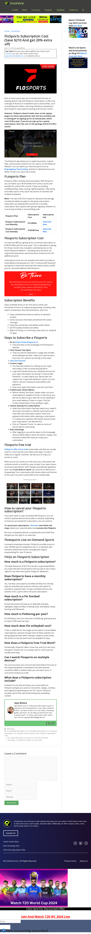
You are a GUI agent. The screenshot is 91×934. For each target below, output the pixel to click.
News (24, 10)
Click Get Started (17, 360)
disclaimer (9, 54)
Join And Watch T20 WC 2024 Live (45, 916)
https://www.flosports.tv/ (26, 342)
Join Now (77, 25)
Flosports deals (22, 733)
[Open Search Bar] (83, 10)
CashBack (60, 10)
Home (6, 31)
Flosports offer (34, 733)
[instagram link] (75, 843)
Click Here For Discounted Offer (45, 909)
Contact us (73, 10)
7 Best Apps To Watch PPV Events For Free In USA (24, 740)
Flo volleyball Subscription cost (17, 731)
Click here (34, 525)
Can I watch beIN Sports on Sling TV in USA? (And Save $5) (27, 738)
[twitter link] (80, 843)
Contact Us (10, 833)
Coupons (48, 10)
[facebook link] (86, 843)
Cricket (15, 10)
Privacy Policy (70, 861)
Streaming (35, 10)
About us (84, 861)
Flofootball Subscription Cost (39, 731)
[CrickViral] (6, 3)
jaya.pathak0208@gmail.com (15, 56)
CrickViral (17, 3)
